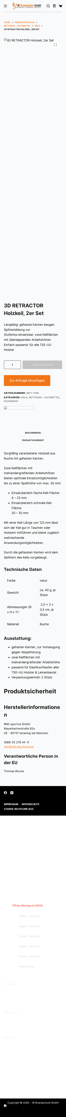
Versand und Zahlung (19, 1024)
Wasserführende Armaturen (23, 1054)
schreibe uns (24, 886)
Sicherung (11, 401)
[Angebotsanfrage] (54, 5)
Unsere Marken (15, 1001)
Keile (24, 397)
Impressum (11, 804)
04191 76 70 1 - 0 (27, 1071)
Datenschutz (30, 804)
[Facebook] (5, 792)
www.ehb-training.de (30, 1089)
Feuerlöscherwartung (19, 1044)
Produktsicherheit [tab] (33, 440)
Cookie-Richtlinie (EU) (19, 808)
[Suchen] (48, 5)
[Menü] (5, 5)
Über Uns (10, 991)
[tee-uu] (19, 412)
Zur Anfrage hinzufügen (27, 380)
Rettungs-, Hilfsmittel (44, 397)
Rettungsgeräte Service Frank (25, 1049)
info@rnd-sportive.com (19, 746)
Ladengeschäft (14, 996)
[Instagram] (11, 792)
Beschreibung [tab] (33, 432)
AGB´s (8, 1019)
